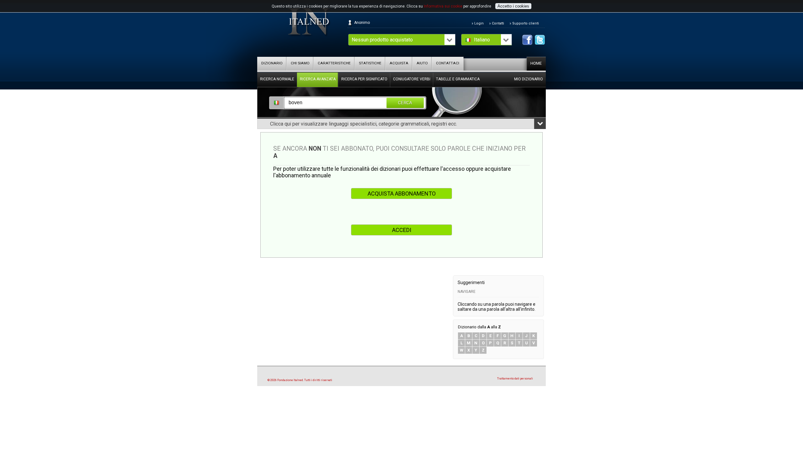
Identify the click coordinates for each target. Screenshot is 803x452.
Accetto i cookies (513, 6)
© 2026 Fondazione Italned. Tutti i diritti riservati (300, 380)
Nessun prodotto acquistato (382, 40)
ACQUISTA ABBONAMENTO (402, 193)
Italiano (482, 40)
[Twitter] (540, 40)
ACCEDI (401, 230)
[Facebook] (527, 40)
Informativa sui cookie (443, 6)
